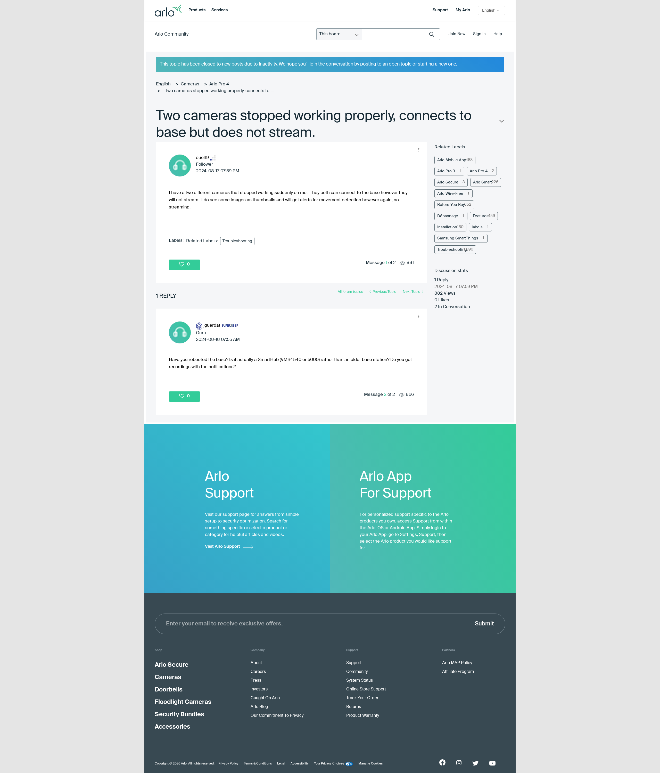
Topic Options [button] (501, 122)
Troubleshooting (237, 241)
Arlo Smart (482, 182)
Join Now (457, 34)
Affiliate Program (458, 672)
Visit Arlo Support (222, 546)
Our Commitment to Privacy (277, 716)
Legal (281, 763)
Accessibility (300, 763)
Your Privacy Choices (329, 763)
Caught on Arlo (265, 698)
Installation (447, 227)
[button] (419, 150)
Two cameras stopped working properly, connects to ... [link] (219, 91)
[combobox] (401, 34)
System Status (359, 681)
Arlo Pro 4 (219, 84)
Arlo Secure (447, 182)
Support (440, 10)
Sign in (479, 34)
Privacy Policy (228, 763)
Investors (259, 689)
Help (497, 34)
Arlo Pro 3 (446, 171)
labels (477, 227)
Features (481, 216)
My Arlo (463, 10)
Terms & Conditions (258, 763)
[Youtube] (492, 763)
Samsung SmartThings (457, 238)
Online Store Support (366, 689)
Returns (353, 707)
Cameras (190, 84)
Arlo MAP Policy (457, 663)
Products (196, 10)
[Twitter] (475, 763)
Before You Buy (451, 205)
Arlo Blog (259, 707)
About (256, 663)
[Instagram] (458, 763)
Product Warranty (362, 716)
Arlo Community (171, 34)
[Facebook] (442, 762)
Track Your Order (362, 698)
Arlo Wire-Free (450, 194)
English (163, 84)
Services (219, 10)
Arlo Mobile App (451, 160)
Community (357, 672)
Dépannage (447, 216)
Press (256, 681)
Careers (258, 672)
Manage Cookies (370, 763)
